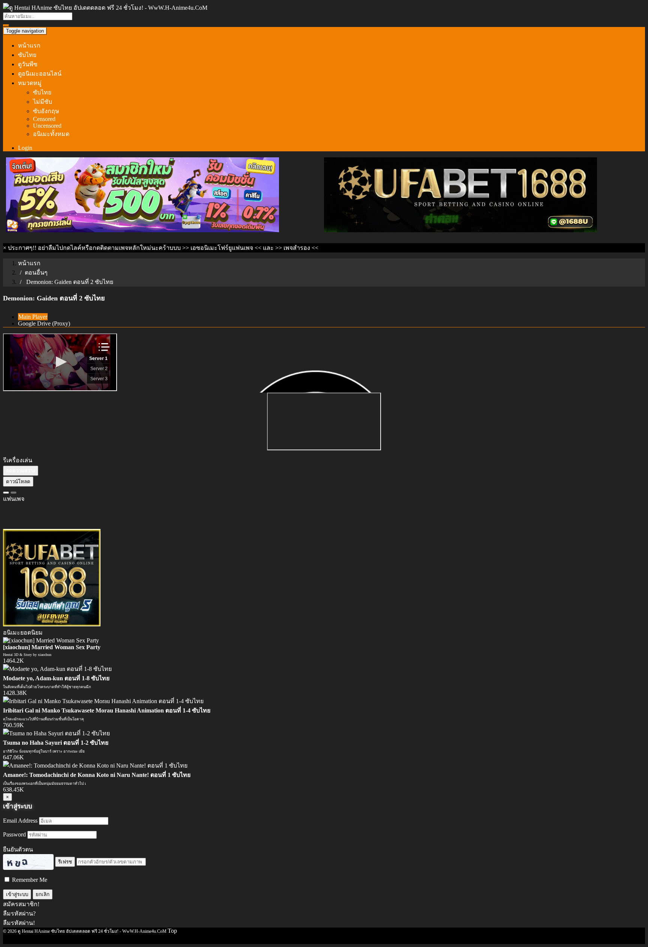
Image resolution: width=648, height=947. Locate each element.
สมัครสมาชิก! (21, 904)
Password (14, 834)
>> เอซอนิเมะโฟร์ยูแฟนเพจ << (221, 248)
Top (172, 931)
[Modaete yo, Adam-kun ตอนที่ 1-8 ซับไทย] (57, 669)
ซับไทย (27, 55)
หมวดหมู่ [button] (30, 83)
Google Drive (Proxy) (44, 323)
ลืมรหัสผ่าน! (19, 923)
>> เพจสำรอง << (296, 248)
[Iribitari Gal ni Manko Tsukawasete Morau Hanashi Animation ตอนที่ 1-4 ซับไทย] (103, 701)
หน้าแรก (29, 45)
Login (25, 148)
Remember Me (28, 880)
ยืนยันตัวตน (18, 849)
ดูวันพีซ (28, 64)
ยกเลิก (43, 894)
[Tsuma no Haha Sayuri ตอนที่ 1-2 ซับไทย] (56, 733)
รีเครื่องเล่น (17, 460)
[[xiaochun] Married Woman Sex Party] (51, 640)
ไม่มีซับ (42, 102)
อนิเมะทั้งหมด (51, 134)
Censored (44, 119)
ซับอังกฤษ (46, 111)
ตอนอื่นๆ (36, 272)
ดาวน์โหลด (18, 481)
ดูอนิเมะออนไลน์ (40, 73)
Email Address (20, 820)
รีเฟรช (65, 862)
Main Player (32, 317)
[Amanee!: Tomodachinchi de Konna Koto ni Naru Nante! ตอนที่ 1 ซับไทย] (95, 765)
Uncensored (47, 125)
